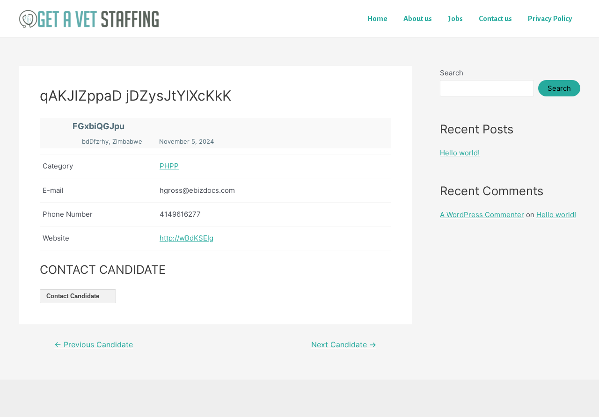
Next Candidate (343, 345)
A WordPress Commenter (482, 214)
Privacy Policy (550, 18)
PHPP (169, 165)
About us (417, 18)
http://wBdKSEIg (186, 238)
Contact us (495, 18)
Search (451, 72)
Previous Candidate (93, 345)
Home (377, 18)
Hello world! (460, 152)
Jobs (455, 18)
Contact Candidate (73, 296)
